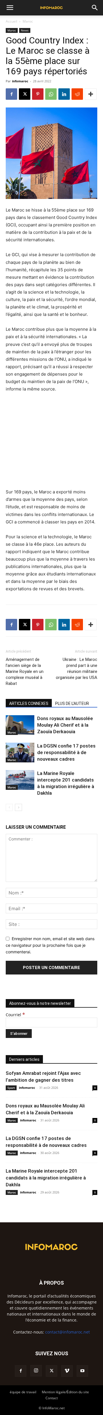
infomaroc (20, 81)
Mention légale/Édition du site (65, 1392)
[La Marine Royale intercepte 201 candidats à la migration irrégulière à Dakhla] (20, 780)
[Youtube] (82, 1371)
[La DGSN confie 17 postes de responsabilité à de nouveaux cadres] (20, 752)
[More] (91, 94)
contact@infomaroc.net (67, 1332)
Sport (11, 1088)
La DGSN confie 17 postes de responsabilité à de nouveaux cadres (66, 752)
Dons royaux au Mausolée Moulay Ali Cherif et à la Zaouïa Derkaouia (65, 725)
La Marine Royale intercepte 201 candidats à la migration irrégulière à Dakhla (46, 1177)
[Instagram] (36, 1370)
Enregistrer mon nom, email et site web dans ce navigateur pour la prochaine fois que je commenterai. (50, 945)
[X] (24, 94)
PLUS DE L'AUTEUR (72, 703)
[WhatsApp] (51, 94)
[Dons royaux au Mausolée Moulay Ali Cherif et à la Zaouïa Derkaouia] (20, 725)
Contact (51, 1398)
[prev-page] (9, 807)
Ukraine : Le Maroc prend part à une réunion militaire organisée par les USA (76, 668)
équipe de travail (23, 1392)
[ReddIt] (77, 94)
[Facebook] (11, 94)
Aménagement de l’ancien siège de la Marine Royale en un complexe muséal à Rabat (24, 671)
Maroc (28, 21)
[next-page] (18, 807)
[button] (10, 7)
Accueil (11, 21)
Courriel (15, 1014)
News (25, 30)
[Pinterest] (37, 94)
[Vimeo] (67, 1371)
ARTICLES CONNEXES (28, 703)
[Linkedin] (64, 94)
